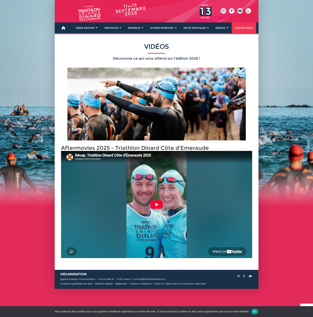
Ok (254, 311)
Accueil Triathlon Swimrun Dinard (63, 27)
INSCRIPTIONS (244, 27)
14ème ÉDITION (85, 27)
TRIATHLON (111, 27)
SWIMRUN (134, 27)
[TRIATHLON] (84, 15)
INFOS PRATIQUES (194, 27)
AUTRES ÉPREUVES (162, 27)
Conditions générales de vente (76, 284)
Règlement (121, 284)
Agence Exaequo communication (77, 279)
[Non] (308, 311)
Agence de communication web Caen (185, 284)
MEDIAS (220, 27)
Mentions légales (104, 284)
